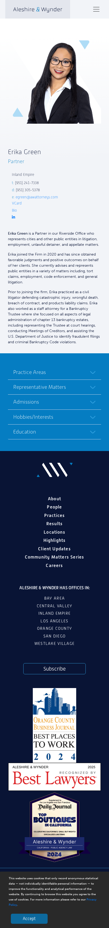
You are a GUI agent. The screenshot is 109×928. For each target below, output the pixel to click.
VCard (17, 203)
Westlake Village (54, 643)
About (54, 498)
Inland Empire (54, 613)
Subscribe (54, 669)
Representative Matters (39, 387)
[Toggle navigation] (96, 9)
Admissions (26, 402)
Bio (14, 210)
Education (24, 432)
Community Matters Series (54, 557)
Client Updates (54, 548)
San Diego (54, 636)
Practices (54, 515)
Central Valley (54, 606)
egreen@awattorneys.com (37, 197)
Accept (29, 918)
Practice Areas (29, 372)
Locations (54, 532)
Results (54, 523)
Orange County (54, 628)
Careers (54, 565)
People (54, 507)
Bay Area (54, 598)
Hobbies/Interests (33, 417)
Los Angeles (54, 621)
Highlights (54, 540)
